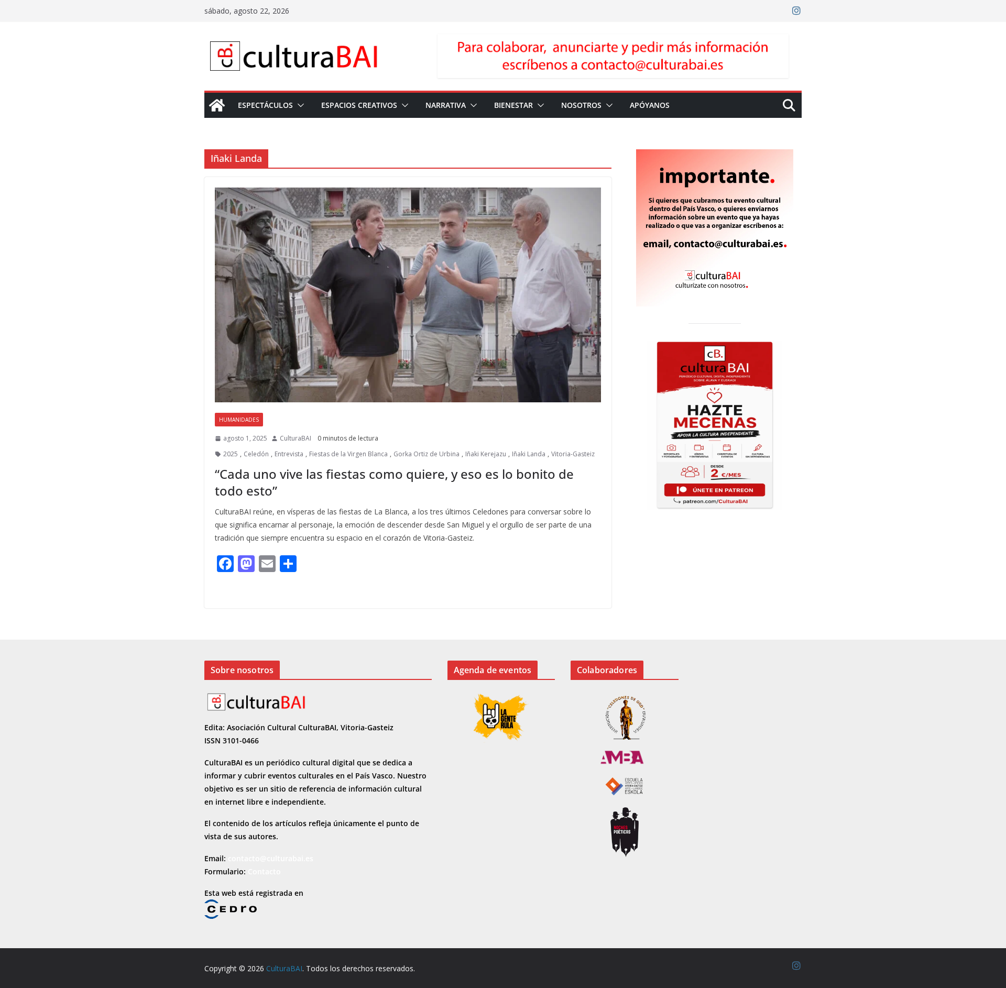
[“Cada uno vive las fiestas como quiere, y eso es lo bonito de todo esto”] (408, 295)
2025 (230, 453)
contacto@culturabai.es (270, 858)
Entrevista (289, 453)
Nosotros (581, 105)
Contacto (264, 871)
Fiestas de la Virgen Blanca (348, 453)
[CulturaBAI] (216, 105)
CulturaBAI (295, 438)
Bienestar (513, 105)
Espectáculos (265, 105)
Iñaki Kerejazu (485, 453)
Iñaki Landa (528, 453)
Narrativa (445, 105)
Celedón (256, 453)
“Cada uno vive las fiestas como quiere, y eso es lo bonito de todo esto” (394, 482)
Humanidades (239, 419)
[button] (298, 105)
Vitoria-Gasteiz (573, 453)
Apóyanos (650, 105)
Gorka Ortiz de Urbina (426, 453)
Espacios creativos (359, 105)
